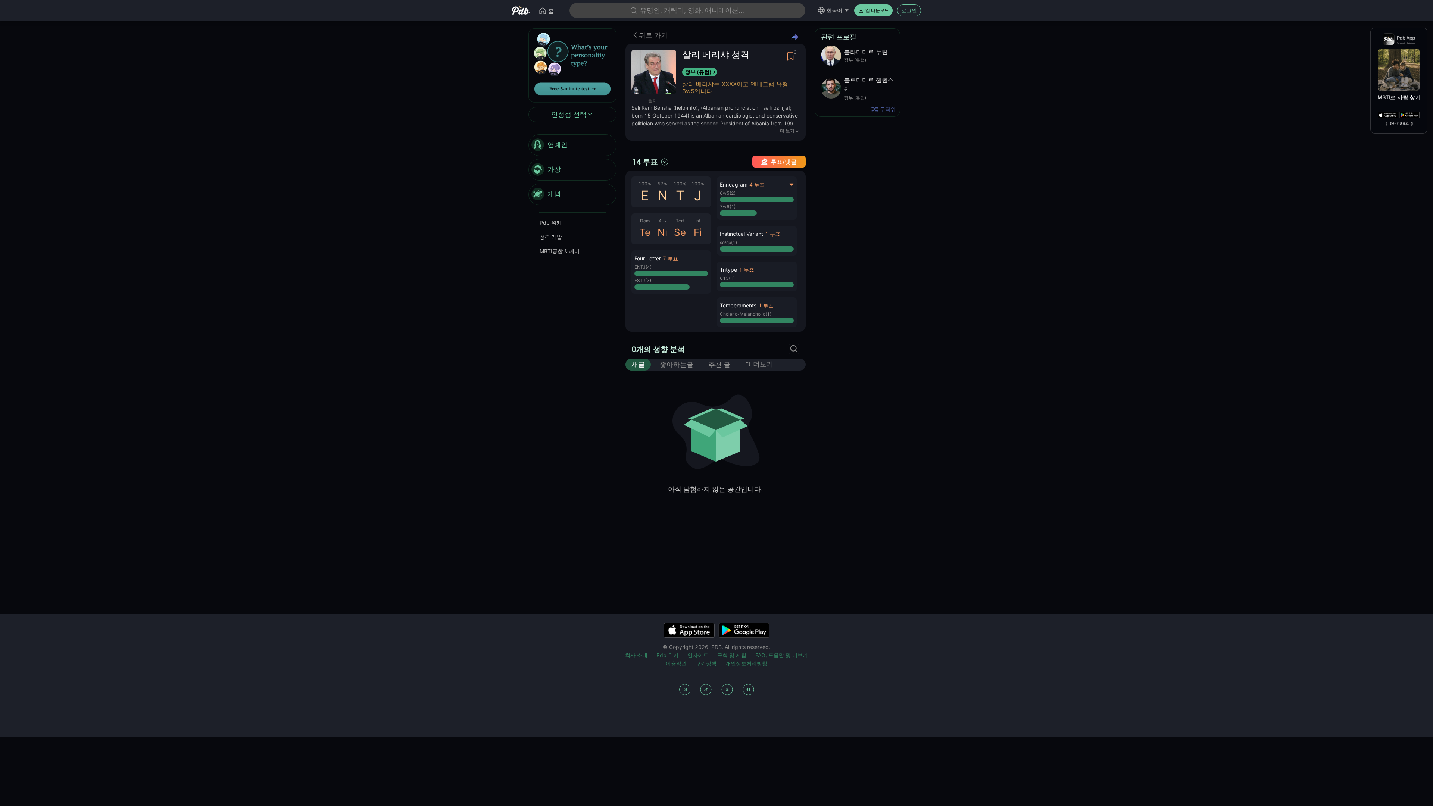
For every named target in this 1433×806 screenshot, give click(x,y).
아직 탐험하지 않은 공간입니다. (715, 489)
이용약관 (676, 663)
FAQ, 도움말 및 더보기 (781, 655)
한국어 (834, 10)
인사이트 (697, 655)
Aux (662, 221)
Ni (662, 232)
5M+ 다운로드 (1399, 123)
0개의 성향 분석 (658, 349)
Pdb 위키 (551, 222)
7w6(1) (728, 206)
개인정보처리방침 (746, 663)
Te (644, 232)
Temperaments (738, 305)
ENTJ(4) (643, 267)
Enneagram (733, 184)
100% (645, 184)
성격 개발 (551, 237)
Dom (645, 221)
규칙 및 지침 (731, 655)
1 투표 (772, 234)
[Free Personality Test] (572, 65)
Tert (680, 221)
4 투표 (757, 184)
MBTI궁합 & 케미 (560, 251)
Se (680, 232)
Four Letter (647, 258)
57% (662, 184)
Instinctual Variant (741, 234)
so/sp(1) (728, 242)
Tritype (728, 269)
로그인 (909, 10)
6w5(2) (728, 193)
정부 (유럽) (698, 72)
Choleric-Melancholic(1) (745, 314)
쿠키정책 (706, 663)
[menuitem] (572, 145)
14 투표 (644, 161)
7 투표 (670, 258)
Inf (697, 221)
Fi (698, 232)
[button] (671, 272)
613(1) (727, 278)
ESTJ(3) (642, 280)
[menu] (572, 169)
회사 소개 (636, 655)
